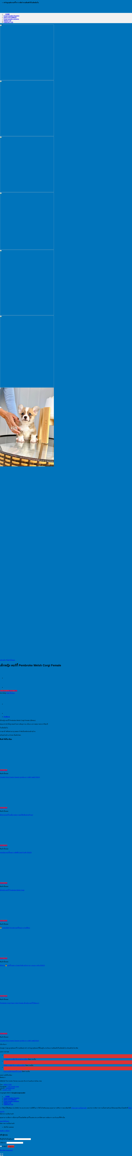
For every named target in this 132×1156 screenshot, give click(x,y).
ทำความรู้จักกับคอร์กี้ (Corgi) (13, 1071)
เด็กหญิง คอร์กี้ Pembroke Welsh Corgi (12, 890)
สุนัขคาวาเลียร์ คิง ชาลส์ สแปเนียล (14, 1065)
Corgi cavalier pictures (11, 1101)
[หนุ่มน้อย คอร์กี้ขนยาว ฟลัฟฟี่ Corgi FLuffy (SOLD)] (27, 844)
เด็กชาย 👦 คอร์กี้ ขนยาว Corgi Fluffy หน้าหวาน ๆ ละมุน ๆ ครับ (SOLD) (22, 965)
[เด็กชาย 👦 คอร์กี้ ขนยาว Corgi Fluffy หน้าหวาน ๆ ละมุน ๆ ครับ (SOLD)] (27, 956)
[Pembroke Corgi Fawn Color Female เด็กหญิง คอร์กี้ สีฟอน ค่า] (27, 994)
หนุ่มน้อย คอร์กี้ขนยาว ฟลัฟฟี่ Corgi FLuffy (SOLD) (16, 852)
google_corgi (7, 1090)
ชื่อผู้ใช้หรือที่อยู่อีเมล (7, 1139)
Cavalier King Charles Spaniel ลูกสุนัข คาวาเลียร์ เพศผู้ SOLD (19, 1040)
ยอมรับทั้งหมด (4, 1121)
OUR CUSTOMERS (10, 1099)
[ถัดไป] (2, 1155)
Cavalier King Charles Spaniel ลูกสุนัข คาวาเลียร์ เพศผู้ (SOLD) (20, 777)
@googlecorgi (10, 1088)
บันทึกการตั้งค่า (5, 1131)
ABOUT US (7, 20)
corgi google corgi (13, 1086)
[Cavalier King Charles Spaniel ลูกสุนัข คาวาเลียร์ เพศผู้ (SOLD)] (27, 768)
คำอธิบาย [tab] (7, 716)
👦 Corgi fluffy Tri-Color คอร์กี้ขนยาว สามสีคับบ (15, 928)
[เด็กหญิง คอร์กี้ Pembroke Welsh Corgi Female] (8, 687)
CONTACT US (8, 22)
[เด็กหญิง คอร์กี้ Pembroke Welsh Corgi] (27, 881)
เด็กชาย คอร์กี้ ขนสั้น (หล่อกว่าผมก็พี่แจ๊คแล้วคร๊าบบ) (16, 815)
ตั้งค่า (130, 1108)
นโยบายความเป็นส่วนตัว (79, 1108)
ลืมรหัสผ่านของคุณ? (6, 1150)
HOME (7, 1096)
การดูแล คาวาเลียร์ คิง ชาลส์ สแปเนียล (16, 1059)
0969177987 (8, 1084)
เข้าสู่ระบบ (11, 1146)
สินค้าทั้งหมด (11, 660)
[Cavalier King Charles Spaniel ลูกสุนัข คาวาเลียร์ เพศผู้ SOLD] (27, 1032)
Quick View (3, 770)
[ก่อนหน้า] (0, 1155)
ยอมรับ (2, 1111)
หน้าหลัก (3, 660)
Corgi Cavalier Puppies (11, 1098)
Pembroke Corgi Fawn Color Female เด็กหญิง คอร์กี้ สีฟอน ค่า (19, 1003)
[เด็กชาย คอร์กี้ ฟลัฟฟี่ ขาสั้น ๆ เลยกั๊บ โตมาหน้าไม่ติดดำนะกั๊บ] (8, 678)
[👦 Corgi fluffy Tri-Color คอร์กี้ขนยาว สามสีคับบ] (27, 919)
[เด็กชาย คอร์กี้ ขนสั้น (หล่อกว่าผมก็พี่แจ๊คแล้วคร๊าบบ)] (27, 806)
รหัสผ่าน (3, 1142)
